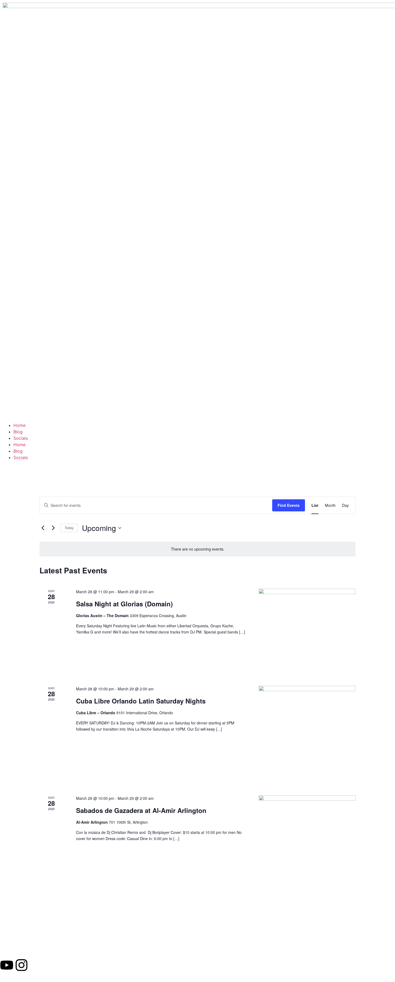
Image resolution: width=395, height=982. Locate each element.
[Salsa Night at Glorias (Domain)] (307, 631)
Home (19, 425)
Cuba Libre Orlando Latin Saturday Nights (141, 700)
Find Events (289, 505)
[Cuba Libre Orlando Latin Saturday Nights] (307, 734)
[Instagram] (21, 965)
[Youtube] (6, 965)
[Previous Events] (43, 528)
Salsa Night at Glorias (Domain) (124, 603)
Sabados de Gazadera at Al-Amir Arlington (141, 810)
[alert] (198, 549)
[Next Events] (53, 528)
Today (69, 527)
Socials (20, 438)
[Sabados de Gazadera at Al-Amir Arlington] (307, 843)
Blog (18, 431)
